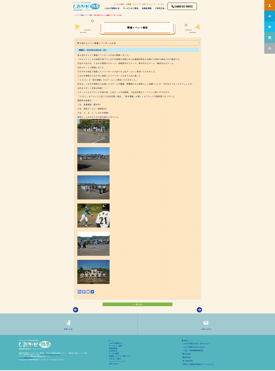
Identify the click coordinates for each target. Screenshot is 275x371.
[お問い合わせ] (269, 48)
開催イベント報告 (87, 15)
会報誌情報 (146, 8)
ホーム (111, 340)
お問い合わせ (206, 329)
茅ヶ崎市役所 (187, 360)
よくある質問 (119, 4)
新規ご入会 (68, 329)
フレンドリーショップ (117, 361)
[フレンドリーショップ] (269, 37)
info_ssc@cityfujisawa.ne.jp (50, 355)
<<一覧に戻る (137, 304)
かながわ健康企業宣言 (26, 358)
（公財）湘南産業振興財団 (192, 350)
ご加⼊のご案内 (115, 358)
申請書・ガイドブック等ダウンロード (140, 4)
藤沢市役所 (186, 354)
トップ (76, 15)
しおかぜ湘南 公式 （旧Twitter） (196, 343)
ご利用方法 (159, 8)
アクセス (160, 4)
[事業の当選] (269, 26)
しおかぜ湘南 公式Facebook (193, 347)
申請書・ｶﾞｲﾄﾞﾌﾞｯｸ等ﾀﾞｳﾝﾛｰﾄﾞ (120, 356)
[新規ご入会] (269, 16)
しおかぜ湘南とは (112, 8)
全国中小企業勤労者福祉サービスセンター (198, 364)
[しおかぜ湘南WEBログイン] (269, 5)
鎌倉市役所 (186, 357)
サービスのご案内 (130, 8)
